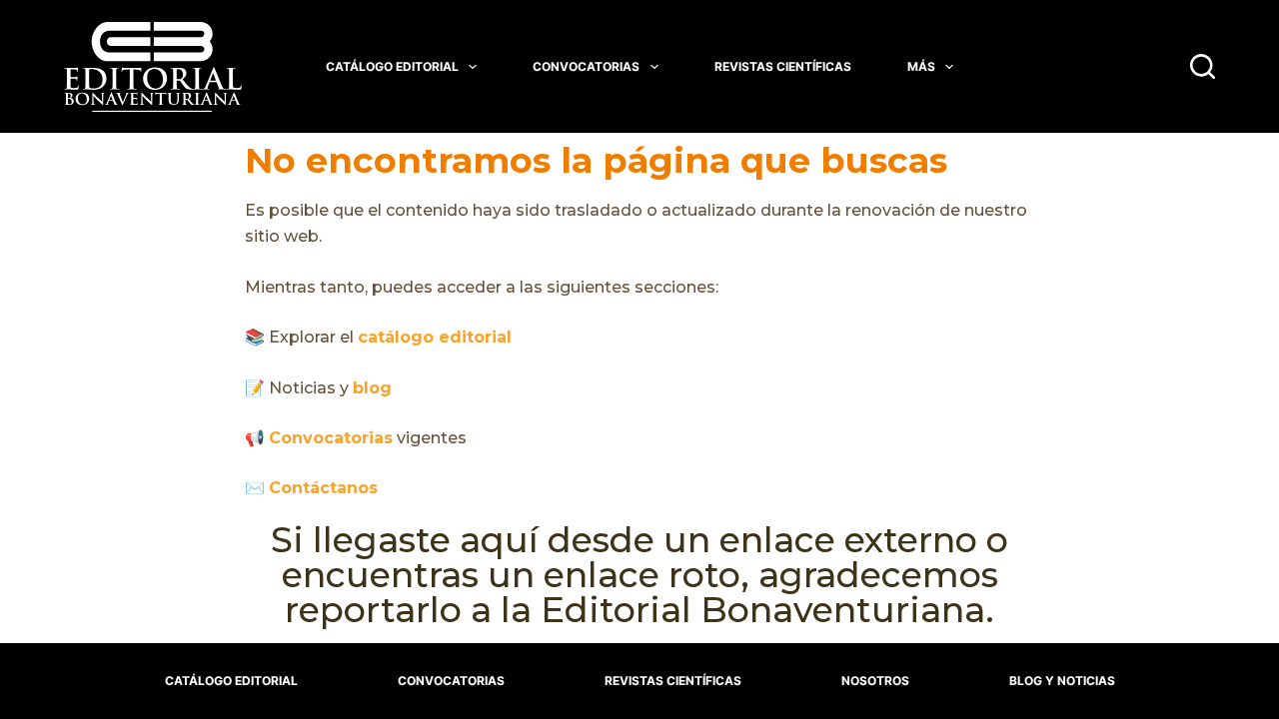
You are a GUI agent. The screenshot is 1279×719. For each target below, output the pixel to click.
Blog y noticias (1062, 680)
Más (921, 66)
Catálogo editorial (392, 66)
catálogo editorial (435, 337)
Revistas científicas (782, 66)
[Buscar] (1202, 66)
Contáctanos (323, 487)
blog (372, 387)
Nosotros (875, 680)
